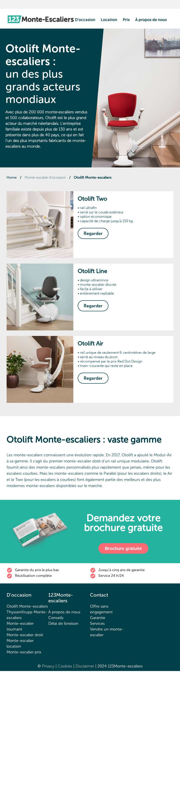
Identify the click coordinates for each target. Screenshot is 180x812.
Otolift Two (92, 198)
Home (12, 177)
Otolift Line (92, 271)
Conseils (55, 617)
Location (109, 20)
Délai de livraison (63, 623)
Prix (126, 20)
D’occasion (85, 20)
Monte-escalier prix (24, 652)
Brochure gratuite (123, 548)
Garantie (97, 617)
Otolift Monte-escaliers (27, 606)
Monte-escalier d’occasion (45, 177)
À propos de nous (151, 20)
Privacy (48, 666)
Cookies (65, 666)
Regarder (93, 233)
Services (97, 623)
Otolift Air (90, 343)
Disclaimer (85, 666)
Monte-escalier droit (25, 634)
